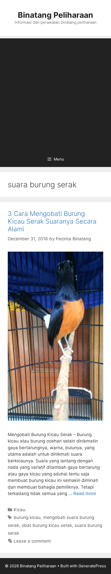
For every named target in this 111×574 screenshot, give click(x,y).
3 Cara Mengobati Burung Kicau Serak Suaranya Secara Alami (52, 221)
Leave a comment (32, 541)
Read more (84, 493)
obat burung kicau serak (47, 525)
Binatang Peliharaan (55, 15)
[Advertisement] (55, 93)
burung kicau (27, 517)
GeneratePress (92, 565)
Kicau (19, 509)
